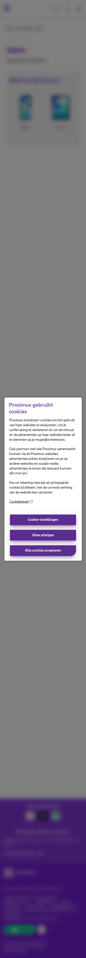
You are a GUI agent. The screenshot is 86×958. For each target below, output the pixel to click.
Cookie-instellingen (43, 519)
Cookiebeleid (19, 501)
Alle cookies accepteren (43, 550)
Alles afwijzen (43, 535)
